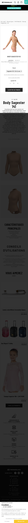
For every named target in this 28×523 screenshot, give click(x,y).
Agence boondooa (21, 501)
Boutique (10, 21)
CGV (23, 499)
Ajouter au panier (14, 8)
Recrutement (15, 481)
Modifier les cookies (11, 501)
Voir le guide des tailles (14, 77)
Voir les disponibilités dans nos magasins (14, 74)
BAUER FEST (15, 483)
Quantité (13, 80)
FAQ (15, 487)
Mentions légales (5, 499)
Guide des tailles (15, 494)
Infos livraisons (15, 490)
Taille (14, 68)
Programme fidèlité (15, 493)
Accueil (3, 21)
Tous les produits (14, 405)
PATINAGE (18, 21)
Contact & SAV (15, 489)
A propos (15, 478)
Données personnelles (16, 499)
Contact (3, 501)
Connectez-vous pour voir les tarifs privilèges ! (14, 62)
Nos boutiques (15, 479)
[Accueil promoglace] (7, 2)
